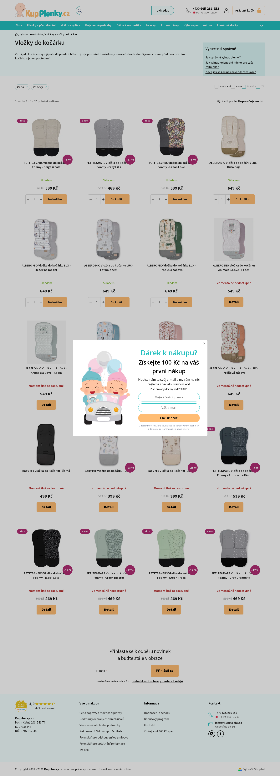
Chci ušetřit (169, 418)
